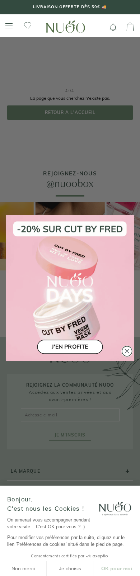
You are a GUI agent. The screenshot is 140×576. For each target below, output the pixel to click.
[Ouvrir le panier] (130, 27)
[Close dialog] (127, 351)
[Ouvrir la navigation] (9, 26)
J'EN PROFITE (70, 346)
